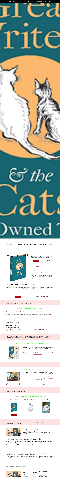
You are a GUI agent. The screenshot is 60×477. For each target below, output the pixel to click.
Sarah (46, 276)
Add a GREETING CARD (46, 399)
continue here (17, 322)
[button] (51, 1)
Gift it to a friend (14, 399)
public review (14, 329)
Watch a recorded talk (25, 383)
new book (28, 431)
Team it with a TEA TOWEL (30, 399)
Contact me (36, 329)
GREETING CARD (31, 284)
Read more (32, 278)
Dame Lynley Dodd (40, 272)
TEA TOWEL (23, 284)
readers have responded (13, 311)
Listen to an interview (37, 383)
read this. (37, 266)
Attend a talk (11, 383)
